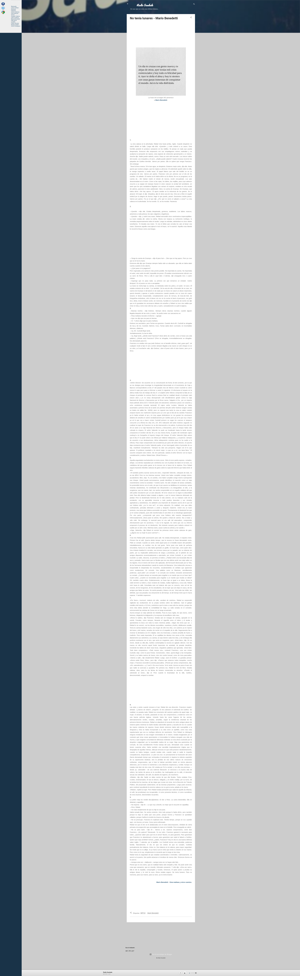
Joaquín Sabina (15, 16)
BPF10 (143, 913)
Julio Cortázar (15, 17)
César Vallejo (15, 7)
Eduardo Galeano (13, 10)
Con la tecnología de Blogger (161, 954)
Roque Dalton (15, 24)
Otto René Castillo (14, 21)
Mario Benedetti (162, 882)
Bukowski (13, 6)
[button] (191, 17)
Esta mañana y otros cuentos (180, 882)
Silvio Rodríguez (15, 26)
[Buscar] (194, 4)
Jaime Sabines (15, 12)
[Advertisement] (161, 34)
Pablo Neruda (15, 23)
